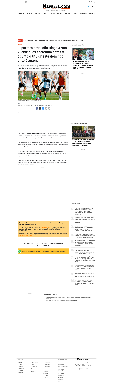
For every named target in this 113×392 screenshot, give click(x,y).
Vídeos (46, 377)
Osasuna (52, 13)
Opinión (45, 13)
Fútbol (33, 373)
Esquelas (92, 13)
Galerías (46, 375)
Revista (75, 13)
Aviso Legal (62, 373)
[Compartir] (37, 108)
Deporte (59, 13)
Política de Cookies (63, 366)
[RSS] (87, 362)
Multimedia (83, 13)
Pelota (33, 377)
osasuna (22, 112)
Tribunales (21, 368)
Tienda (60, 382)
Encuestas (34, 366)
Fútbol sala (47, 364)
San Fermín (21, 13)
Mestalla (37, 112)
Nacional (67, 13)
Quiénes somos (63, 359)
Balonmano (47, 362)
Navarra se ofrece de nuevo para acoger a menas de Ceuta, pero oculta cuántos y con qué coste (84, 275)
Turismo (61, 379)
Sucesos (21, 366)
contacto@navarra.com (25, 235)
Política (20, 364)
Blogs (33, 364)
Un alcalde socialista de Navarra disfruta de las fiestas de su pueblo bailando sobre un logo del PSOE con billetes (82, 65)
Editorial (21, 377)
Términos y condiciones (64, 295)
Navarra (29, 13)
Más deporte (47, 366)
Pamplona (37, 13)
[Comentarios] (49, 108)
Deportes (33, 371)
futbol (27, 112)
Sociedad (21, 370)
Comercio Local (45, 227)
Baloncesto (34, 375)
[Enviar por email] (46, 108)
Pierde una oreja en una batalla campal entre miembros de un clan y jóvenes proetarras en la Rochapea (53, 40)
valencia (32, 112)
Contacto (61, 362)
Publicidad (61, 364)
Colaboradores (35, 362)
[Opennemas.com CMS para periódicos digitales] (83, 366)
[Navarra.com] (56, 6)
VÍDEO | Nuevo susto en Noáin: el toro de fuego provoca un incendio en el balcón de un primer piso (85, 236)
